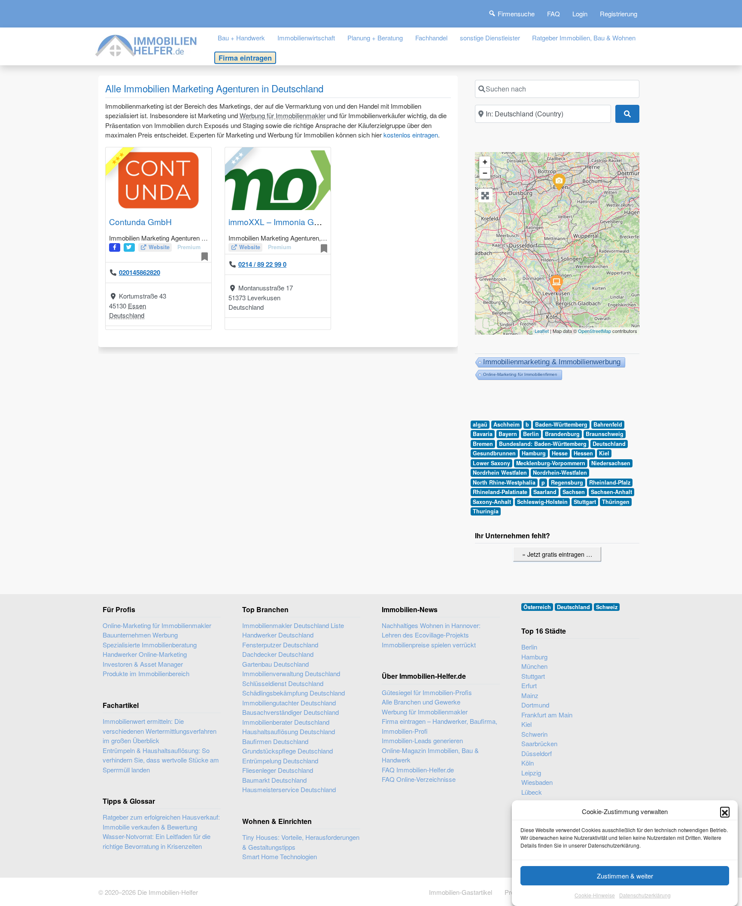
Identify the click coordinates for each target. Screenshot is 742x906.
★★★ (117, 158)
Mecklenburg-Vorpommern (550, 463)
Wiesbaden (537, 782)
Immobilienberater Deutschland (285, 721)
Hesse (560, 453)
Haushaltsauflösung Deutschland (288, 731)
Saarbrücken (539, 743)
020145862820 (139, 272)
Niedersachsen (610, 463)
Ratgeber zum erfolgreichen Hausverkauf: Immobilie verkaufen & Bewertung (161, 821)
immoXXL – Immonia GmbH (279, 221)
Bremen (483, 444)
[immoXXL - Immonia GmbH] (556, 283)
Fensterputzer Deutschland (280, 644)
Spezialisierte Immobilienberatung (150, 644)
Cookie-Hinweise (595, 895)
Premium (189, 247)
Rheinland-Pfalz (609, 482)
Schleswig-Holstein (542, 502)
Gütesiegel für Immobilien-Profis (427, 692)
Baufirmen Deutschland (275, 741)
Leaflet (542, 330)
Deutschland (126, 315)
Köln (527, 762)
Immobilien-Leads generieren (422, 740)
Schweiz (606, 607)
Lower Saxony (491, 463)
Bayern (508, 434)
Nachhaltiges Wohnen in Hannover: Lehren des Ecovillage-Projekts (431, 630)
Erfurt (529, 685)
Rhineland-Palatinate (500, 492)
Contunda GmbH (140, 221)
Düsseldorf (536, 753)
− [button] (485, 172)
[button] (725, 811)
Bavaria (483, 434)
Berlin (531, 434)
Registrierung (618, 13)
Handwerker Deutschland (277, 634)
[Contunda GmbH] (558, 181)
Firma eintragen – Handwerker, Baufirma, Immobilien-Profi (439, 726)
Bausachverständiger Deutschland (290, 712)
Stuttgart (585, 502)
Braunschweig (604, 434)
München (534, 666)
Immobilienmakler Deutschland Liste (293, 625)
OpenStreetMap (594, 330)
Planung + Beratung (375, 37)
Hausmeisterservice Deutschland (289, 789)
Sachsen (574, 492)
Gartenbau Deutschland (275, 663)
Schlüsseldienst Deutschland (282, 683)
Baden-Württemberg (561, 424)
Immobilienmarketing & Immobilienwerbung (551, 362)
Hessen (583, 453)
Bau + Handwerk (241, 37)
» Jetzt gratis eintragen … (557, 553)
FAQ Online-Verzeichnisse (419, 779)
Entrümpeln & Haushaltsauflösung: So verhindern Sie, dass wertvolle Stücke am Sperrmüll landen (161, 760)
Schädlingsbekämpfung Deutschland (293, 692)
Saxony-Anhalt (492, 502)
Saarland (544, 492)
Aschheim (506, 424)
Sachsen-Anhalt (611, 492)
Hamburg (534, 453)
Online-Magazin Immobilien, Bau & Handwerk (430, 755)
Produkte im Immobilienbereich (146, 673)
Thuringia (486, 511)
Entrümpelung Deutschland (280, 760)
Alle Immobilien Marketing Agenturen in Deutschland (214, 88)
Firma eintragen (245, 57)
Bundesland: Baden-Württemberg (543, 444)
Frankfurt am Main (546, 714)
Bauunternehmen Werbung (140, 634)
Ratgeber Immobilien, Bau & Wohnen (584, 37)
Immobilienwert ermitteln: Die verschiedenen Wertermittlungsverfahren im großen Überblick (159, 731)
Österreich (537, 607)
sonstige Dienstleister (490, 37)
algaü (480, 424)
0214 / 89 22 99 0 (262, 264)
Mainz (529, 695)
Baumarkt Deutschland (274, 779)
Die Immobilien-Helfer (167, 892)
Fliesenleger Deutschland (277, 770)
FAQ (553, 13)
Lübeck (531, 791)
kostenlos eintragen (410, 134)
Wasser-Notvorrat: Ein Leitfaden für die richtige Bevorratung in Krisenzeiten (156, 841)
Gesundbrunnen (494, 453)
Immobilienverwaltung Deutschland (291, 673)
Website (159, 247)
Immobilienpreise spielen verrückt (429, 644)
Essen (137, 305)
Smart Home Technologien (279, 856)
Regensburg (567, 482)
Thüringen (615, 502)
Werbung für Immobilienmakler (282, 115)
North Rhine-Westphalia (504, 482)
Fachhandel (431, 37)
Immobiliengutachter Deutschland (289, 702)
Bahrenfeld (607, 424)
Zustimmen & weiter (625, 875)
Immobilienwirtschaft (306, 37)
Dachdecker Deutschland (277, 654)
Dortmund (535, 704)
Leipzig (531, 772)
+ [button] (485, 161)
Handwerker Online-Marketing (145, 654)
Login (579, 13)
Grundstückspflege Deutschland (287, 750)
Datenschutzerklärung (645, 895)
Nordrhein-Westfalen (560, 472)
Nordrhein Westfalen (500, 472)
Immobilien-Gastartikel (460, 892)
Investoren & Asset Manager (143, 663)
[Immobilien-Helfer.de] (146, 44)
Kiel (604, 453)
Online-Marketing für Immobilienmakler (157, 625)
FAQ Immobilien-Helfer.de (418, 769)
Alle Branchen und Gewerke (421, 701)
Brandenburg (562, 434)
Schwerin (534, 733)
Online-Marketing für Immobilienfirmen (520, 374)
